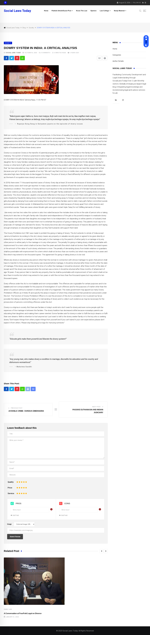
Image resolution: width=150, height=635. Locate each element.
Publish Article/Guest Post (61, 11)
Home (46, 11)
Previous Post (17, 408)
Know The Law (81, 11)
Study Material (119, 11)
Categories (117, 55)
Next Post (96, 407)
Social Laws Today (17, 10)
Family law (8, 609)
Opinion (93, 11)
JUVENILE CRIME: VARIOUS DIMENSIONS (26, 411)
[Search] (140, 10)
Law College (104, 11)
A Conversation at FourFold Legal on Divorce (23, 613)
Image (9, 524)
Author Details (118, 61)
